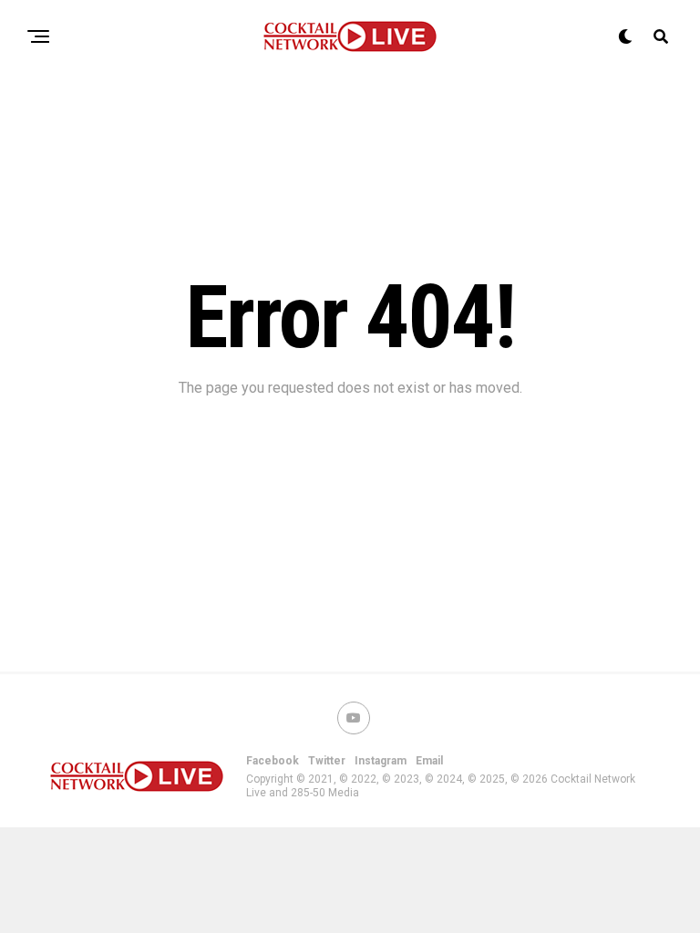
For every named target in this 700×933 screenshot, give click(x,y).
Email (429, 760)
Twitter (326, 760)
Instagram (381, 760)
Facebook (272, 760)
